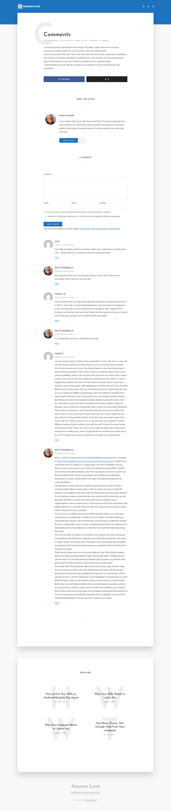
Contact (128, 6)
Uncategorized (66, 40)
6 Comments (104, 40)
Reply (57, 258)
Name (47, 203)
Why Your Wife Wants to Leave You (110, 696)
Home (108, 6)
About (137, 6)
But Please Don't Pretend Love (85, 792)
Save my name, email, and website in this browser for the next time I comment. (78, 212)
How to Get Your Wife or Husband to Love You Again (61, 696)
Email (75, 203)
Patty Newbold (51, 40)
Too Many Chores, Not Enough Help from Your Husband (110, 727)
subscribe (98, 216)
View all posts (68, 140)
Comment (48, 174)
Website (102, 203)
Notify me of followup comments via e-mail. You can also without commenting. (83, 216)
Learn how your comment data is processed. (100, 229)
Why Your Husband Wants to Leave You (61, 727)
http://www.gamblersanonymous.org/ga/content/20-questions (85, 461)
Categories (118, 6)
